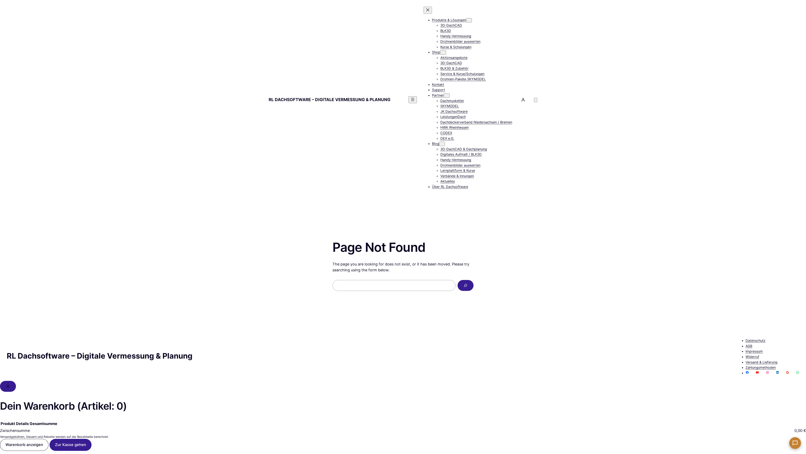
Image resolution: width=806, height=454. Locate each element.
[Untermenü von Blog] (442, 144)
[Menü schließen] (428, 10)
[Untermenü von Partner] (447, 95)
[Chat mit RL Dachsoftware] (795, 443)
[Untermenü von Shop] (443, 52)
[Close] (8, 386)
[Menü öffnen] (412, 99)
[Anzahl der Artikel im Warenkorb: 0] (535, 100)
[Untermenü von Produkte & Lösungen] (469, 20)
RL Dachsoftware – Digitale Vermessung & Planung (329, 99)
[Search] (466, 285)
